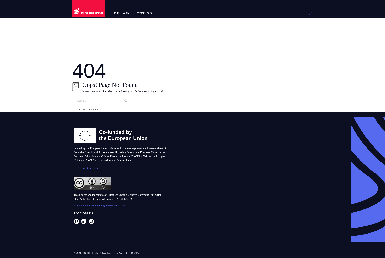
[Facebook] (76, 221)
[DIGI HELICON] (88, 8)
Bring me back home (87, 108)
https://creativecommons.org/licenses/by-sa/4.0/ (100, 205)
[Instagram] (91, 221)
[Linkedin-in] (83, 221)
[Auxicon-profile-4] (310, 13)
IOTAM (134, 253)
